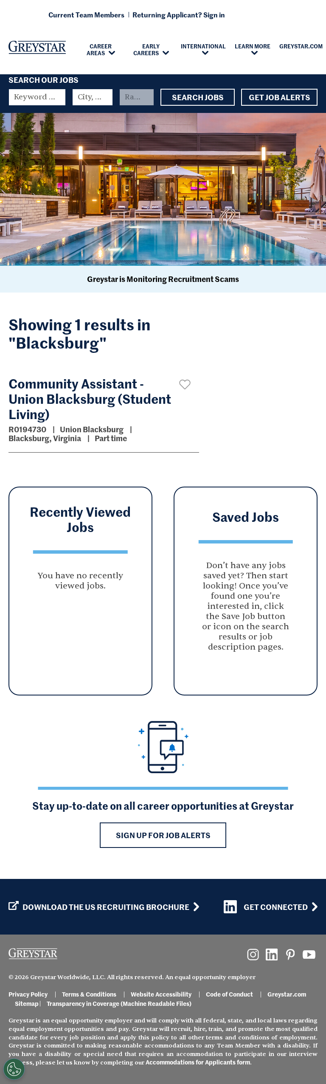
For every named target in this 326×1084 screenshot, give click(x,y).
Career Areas (99, 49)
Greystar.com (286, 994)
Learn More (252, 46)
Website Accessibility (161, 994)
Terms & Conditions (89, 994)
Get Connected (276, 906)
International (203, 46)
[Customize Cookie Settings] (14, 1069)
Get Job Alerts (279, 97)
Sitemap (27, 1003)
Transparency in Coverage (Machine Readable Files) (119, 1003)
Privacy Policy (28, 994)
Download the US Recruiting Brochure (105, 907)
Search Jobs (198, 97)
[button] (185, 384)
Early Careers (146, 49)
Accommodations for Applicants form (198, 1062)
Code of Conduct (229, 994)
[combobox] (92, 97)
